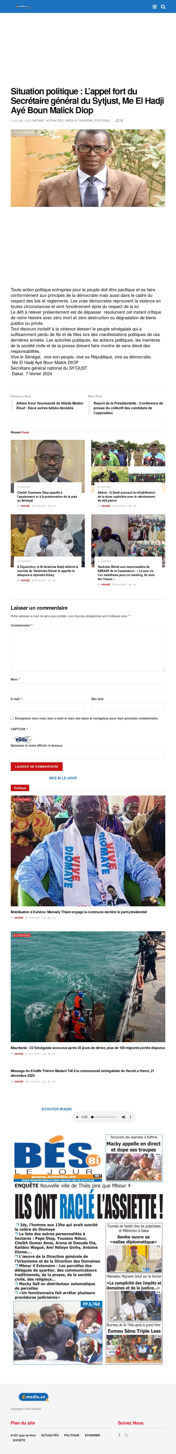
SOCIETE (19, 1440)
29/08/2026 (120, 584)
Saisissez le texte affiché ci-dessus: (37, 745)
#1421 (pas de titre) (23, 1435)
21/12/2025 (33, 1081)
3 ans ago (17, 120)
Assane (25, 505)
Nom (15, 679)
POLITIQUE (102, 120)
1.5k (133, 584)
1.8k (53, 1081)
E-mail (17, 699)
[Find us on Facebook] (119, 1435)
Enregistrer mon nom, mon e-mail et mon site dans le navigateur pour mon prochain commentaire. (86, 718)
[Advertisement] (88, 49)
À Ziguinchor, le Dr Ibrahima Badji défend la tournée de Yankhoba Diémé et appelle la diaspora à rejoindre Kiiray (47, 570)
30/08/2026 (40, 505)
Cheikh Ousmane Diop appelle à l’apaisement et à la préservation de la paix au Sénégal (47, 496)
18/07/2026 (33, 1053)
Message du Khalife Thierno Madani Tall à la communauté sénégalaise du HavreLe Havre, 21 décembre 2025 (82, 1073)
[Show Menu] (155, 6)
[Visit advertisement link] (88, 1249)
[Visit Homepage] (21, 6)
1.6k (53, 1053)
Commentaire (22, 625)
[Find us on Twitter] (126, 1435)
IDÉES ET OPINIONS (79, 120)
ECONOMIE (92, 1435)
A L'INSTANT (35, 120)
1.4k (53, 505)
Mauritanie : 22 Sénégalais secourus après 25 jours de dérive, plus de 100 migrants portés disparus (88, 1047)
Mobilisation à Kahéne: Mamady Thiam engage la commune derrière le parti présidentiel (79, 911)
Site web (97, 699)
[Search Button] (163, 6)
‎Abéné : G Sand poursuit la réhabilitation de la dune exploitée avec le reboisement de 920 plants (126, 496)
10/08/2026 (33, 917)
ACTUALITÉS (55, 120)
